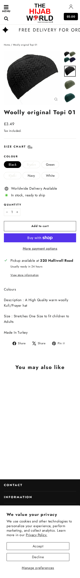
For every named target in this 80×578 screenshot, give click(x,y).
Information (18, 497)
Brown (31, 164)
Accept (38, 546)
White (50, 175)
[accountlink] (71, 7)
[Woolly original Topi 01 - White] (43, 459)
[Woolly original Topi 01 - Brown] (25, 459)
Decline (38, 557)
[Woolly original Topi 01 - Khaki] (34, 459)
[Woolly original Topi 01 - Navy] (39, 459)
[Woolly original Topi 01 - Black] (20, 459)
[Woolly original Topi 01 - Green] (30, 459)
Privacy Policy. (36, 534)
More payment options (40, 248)
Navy (31, 175)
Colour (11, 156)
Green (50, 164)
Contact (13, 485)
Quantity (12, 204)
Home (7, 44)
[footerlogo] (40, 12)
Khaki (12, 175)
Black (12, 164)
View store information (24, 275)
